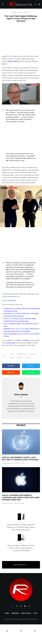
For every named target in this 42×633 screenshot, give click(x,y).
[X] (17, 606)
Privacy (20, 357)
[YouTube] (25, 606)
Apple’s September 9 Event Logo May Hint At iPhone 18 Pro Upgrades (20, 458)
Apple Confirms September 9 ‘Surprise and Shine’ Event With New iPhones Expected (20, 497)
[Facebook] (13, 606)
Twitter (18, 340)
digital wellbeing (13, 61)
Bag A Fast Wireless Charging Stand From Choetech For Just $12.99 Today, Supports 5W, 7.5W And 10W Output (21, 526)
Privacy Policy (26, 613)
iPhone (12, 357)
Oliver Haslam (17, 12)
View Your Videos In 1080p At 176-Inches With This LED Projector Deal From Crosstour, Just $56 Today (21, 546)
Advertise (15, 613)
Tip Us (35, 613)
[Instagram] (21, 606)
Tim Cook (28, 357)
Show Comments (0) (20, 564)
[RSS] (29, 606)
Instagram (26, 340)
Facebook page (10, 343)
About (7, 613)
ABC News (11, 300)
